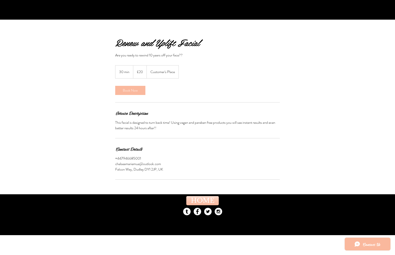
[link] (130, 90)
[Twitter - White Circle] (208, 211)
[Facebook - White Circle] (197, 211)
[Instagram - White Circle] (218, 211)
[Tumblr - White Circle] (187, 211)
